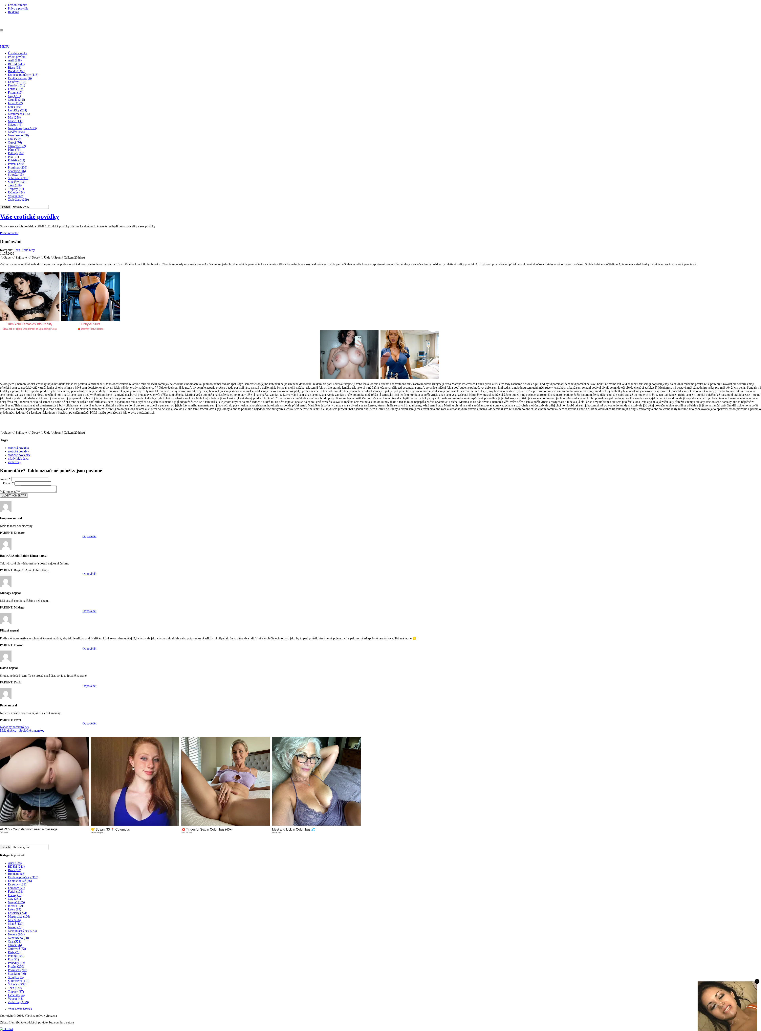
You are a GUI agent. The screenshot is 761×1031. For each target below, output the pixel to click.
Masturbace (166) (19, 114)
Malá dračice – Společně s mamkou (22, 730)
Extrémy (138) (17, 81)
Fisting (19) (15, 92)
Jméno (5, 479)
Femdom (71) (16, 85)
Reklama (13, 12)
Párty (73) (14, 149)
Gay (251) (14, 96)
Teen (17, 250)
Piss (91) (13, 156)
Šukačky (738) (17, 181)
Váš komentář (10, 491)
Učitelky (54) (16, 192)
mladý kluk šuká (18, 458)
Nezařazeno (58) (18, 135)
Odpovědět (89, 536)
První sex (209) (17, 167)
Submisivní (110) (18, 178)
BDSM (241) (16, 64)
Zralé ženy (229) (18, 199)
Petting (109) (16, 153)
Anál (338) (15, 60)
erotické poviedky (19, 455)
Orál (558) (14, 139)
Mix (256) (14, 117)
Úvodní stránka (17, 5)
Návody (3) (15, 124)
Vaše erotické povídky (29, 216)
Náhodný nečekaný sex (14, 727)
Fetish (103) (15, 89)
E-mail (8, 483)
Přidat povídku (17, 56)
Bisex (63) (14, 67)
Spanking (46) (17, 171)
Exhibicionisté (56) (20, 78)
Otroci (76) (15, 142)
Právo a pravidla (18, 8)
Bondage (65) (16, 71)
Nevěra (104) (16, 131)
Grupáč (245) (16, 99)
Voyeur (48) (15, 196)
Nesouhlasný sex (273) (22, 128)
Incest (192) (15, 103)
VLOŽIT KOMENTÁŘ (14, 495)
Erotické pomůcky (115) (23, 74)
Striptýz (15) (16, 174)
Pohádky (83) (16, 160)
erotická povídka (18, 447)
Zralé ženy (28, 250)
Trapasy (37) (16, 189)
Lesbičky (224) (17, 110)
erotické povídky (18, 451)
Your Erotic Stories (20, 1009)
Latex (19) (14, 106)
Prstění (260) (16, 164)
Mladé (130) (15, 121)
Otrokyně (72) (17, 146)
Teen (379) (15, 185)
